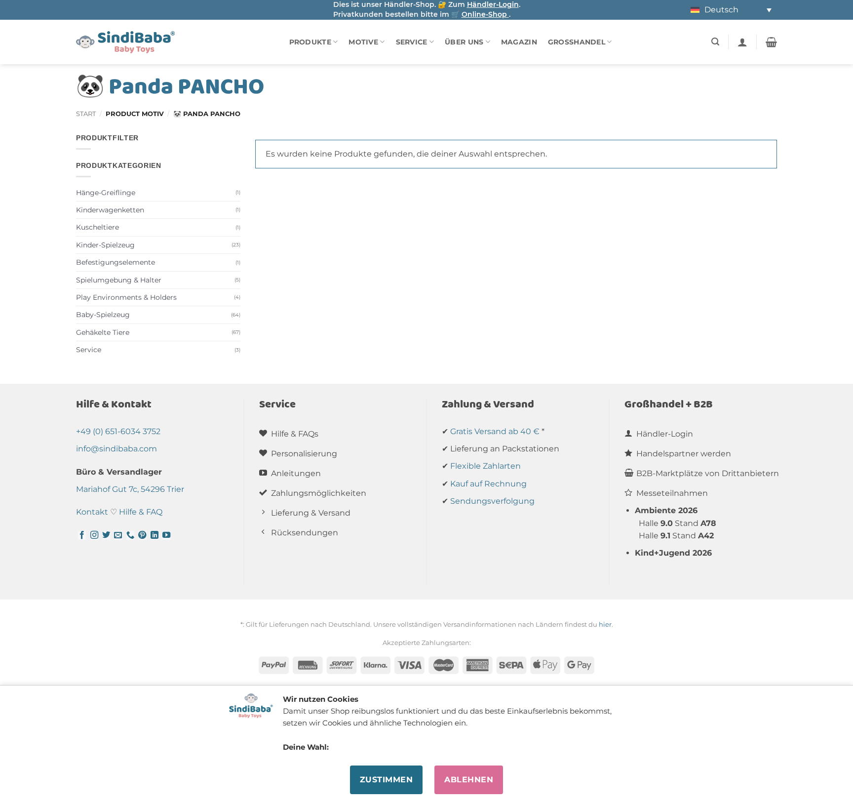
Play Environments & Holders (126, 297)
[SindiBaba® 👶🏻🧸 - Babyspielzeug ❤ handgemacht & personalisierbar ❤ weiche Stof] (125, 42)
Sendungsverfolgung (492, 501)
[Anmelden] (742, 42)
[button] (715, 41)
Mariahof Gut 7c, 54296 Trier (130, 489)
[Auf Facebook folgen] (82, 535)
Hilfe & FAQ (140, 512)
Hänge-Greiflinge (105, 192)
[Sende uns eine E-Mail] (118, 535)
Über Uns (464, 42)
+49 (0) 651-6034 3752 (118, 431)
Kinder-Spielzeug (105, 245)
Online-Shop (485, 14)
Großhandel (576, 42)
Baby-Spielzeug (103, 314)
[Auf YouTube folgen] (166, 535)
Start (86, 114)
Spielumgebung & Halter (118, 280)
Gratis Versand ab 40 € (495, 431)
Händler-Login (493, 4)
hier (605, 624)
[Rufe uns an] (130, 535)
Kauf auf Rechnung (488, 483)
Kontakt (92, 512)
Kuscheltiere (97, 227)
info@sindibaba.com (116, 448)
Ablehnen (468, 779)
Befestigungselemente (115, 262)
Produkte (310, 42)
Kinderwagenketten (110, 209)
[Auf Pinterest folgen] (142, 535)
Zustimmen (386, 779)
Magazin (519, 42)
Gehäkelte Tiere (102, 332)
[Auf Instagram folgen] (94, 535)
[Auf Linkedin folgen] (154, 535)
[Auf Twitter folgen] (106, 535)
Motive (363, 42)
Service (411, 42)
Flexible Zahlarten (485, 466)
